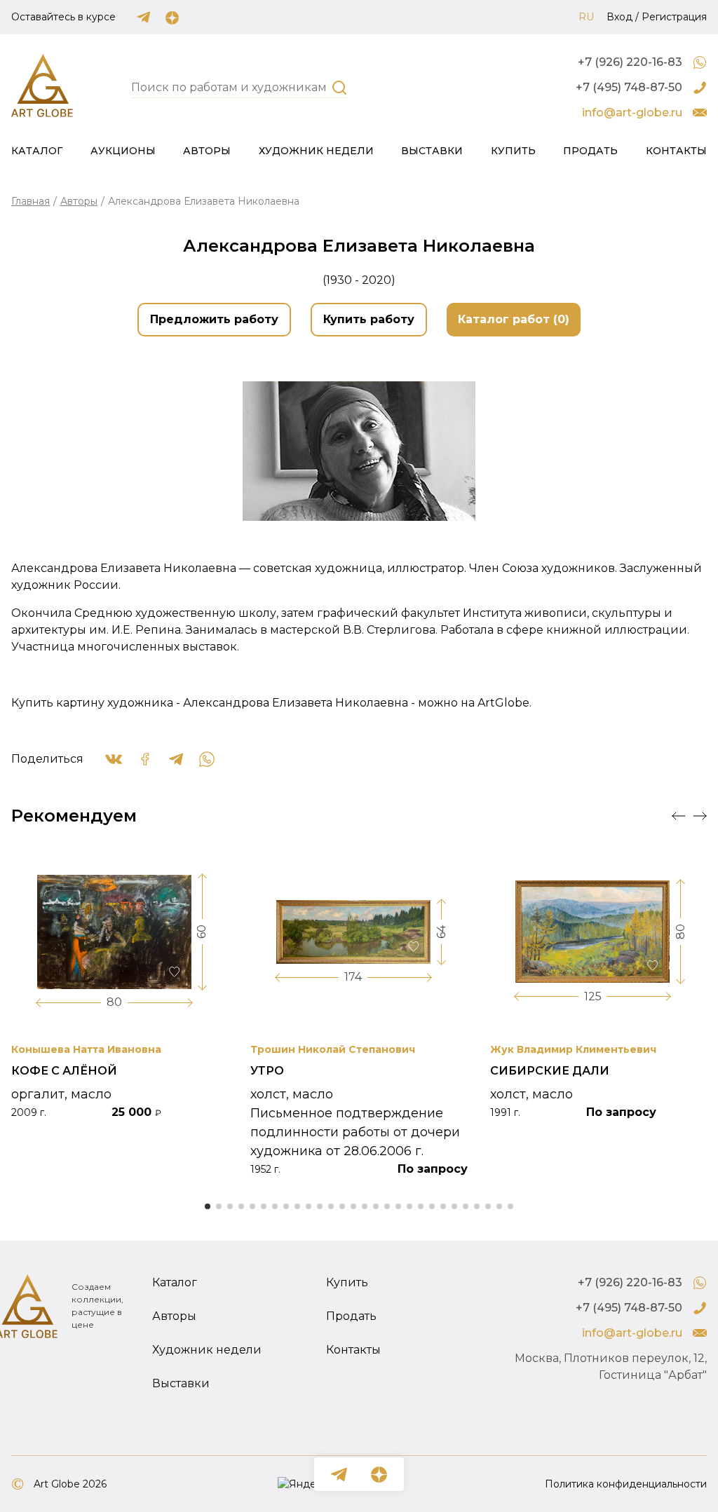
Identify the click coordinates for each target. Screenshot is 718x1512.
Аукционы (123, 150)
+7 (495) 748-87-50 (629, 87)
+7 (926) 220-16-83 (630, 62)
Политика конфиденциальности (626, 1484)
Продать (590, 150)
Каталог (36, 150)
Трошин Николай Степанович (332, 1049)
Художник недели (316, 150)
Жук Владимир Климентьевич (573, 1049)
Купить (513, 150)
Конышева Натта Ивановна (86, 1049)
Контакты (676, 150)
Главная (30, 201)
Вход (619, 17)
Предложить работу (214, 319)
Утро (267, 1070)
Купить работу (368, 319)
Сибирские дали (549, 1070)
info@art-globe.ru (632, 112)
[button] (679, 816)
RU (586, 17)
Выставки (432, 150)
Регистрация (674, 17)
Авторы (207, 150)
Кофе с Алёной (64, 1070)
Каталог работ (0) (513, 319)
